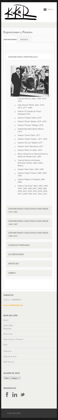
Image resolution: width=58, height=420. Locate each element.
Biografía (7, 328)
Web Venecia (8, 361)
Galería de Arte (10, 356)
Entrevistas (8, 333)
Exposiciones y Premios (13, 339)
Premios (24, 39)
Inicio (5, 320)
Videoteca (7, 351)
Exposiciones (10, 39)
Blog (5, 344)
